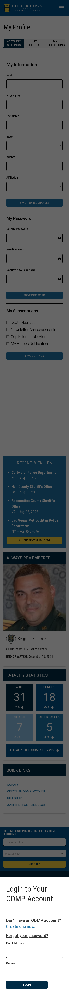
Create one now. (20, 926)
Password (12, 963)
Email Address (15, 943)
